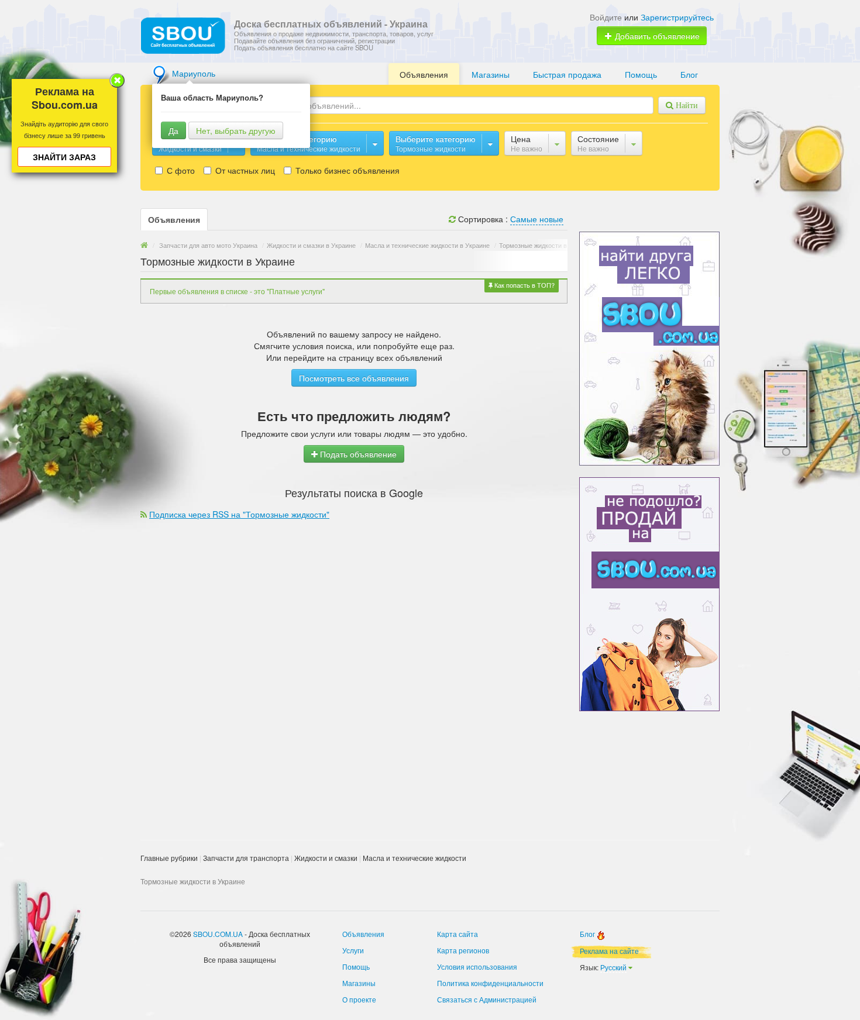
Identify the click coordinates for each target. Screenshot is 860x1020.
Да (173, 130)
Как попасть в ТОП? (524, 285)
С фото (179, 170)
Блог (689, 74)
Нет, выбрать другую (236, 130)
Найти (685, 105)
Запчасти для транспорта (246, 858)
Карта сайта (457, 934)
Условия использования (477, 966)
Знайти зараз (64, 157)
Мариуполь (193, 73)
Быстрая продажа (567, 74)
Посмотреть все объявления (354, 378)
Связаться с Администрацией (486, 999)
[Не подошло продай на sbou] (649, 593)
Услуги (353, 950)
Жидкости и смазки (325, 858)
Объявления (424, 74)
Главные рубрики (169, 858)
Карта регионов (463, 950)
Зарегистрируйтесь (677, 17)
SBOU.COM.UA (218, 934)
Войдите (606, 17)
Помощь (641, 74)
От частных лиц (244, 170)
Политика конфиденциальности (490, 983)
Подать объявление (357, 454)
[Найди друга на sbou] (649, 347)
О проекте (359, 999)
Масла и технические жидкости (414, 858)
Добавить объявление (656, 36)
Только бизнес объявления (346, 170)
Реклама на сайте (609, 951)
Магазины (491, 74)
